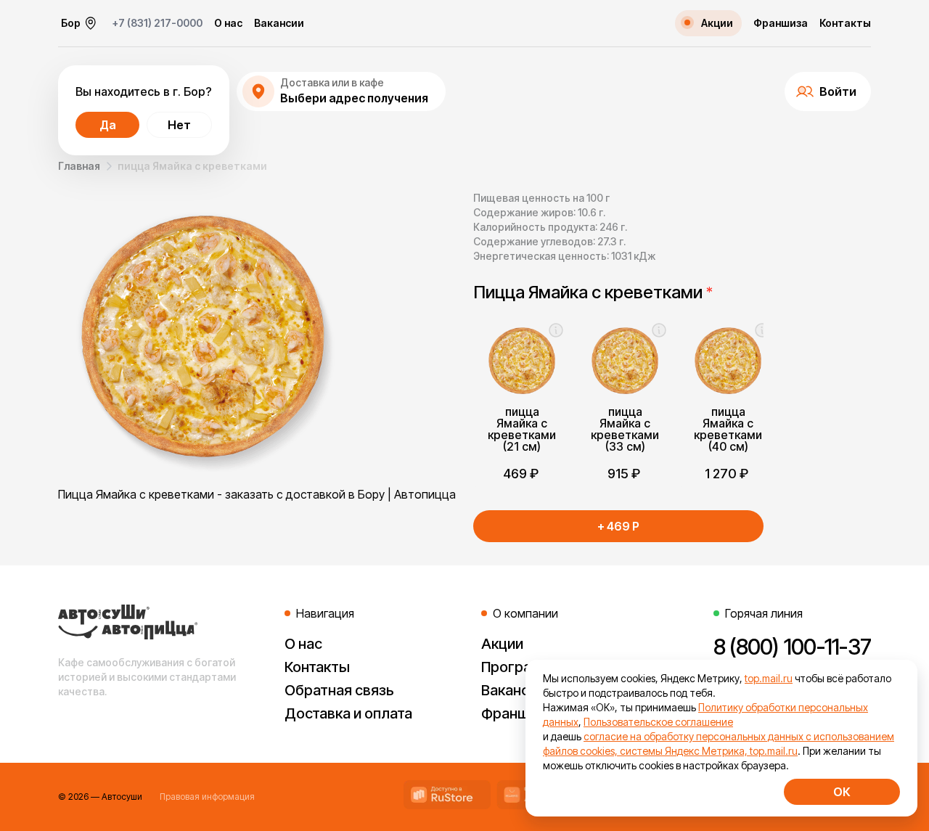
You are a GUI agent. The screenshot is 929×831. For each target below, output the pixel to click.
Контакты (845, 23)
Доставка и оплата (348, 713)
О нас (228, 23)
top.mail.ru (769, 678)
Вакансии (279, 23)
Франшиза (780, 23)
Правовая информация (207, 796)
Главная (79, 166)
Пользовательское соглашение (658, 722)
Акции (502, 643)
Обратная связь (339, 690)
